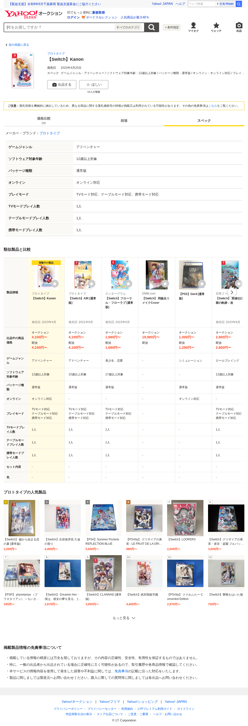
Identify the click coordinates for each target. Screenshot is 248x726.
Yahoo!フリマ (109, 701)
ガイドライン (185, 709)
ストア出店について (110, 714)
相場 (124, 120)
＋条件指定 (171, 27)
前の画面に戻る (19, 44)
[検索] (239, 4)
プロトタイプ (56, 53)
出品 (239, 30)
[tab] (44, 120)
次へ (232, 292)
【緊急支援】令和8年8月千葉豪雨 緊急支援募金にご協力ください (54, 4)
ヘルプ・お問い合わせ (167, 714)
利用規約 (127, 709)
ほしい (97, 84)
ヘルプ (180, 4)
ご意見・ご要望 (138, 714)
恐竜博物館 (226, 4)
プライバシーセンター (101, 709)
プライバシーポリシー (68, 709)
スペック (204, 120)
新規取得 (98, 12)
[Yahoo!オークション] (34, 12)
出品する (64, 84)
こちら (212, 105)
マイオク (193, 30)
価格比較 (44, 120)
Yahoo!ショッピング (142, 701)
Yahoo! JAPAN (162, 4)
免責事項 (121, 671)
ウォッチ (216, 30)
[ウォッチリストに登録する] (55, 283)
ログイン (73, 17)
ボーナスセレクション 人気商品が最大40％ (117, 17)
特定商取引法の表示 (79, 714)
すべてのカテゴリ (128, 27)
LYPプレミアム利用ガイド (155, 709)
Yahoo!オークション (77, 701)
